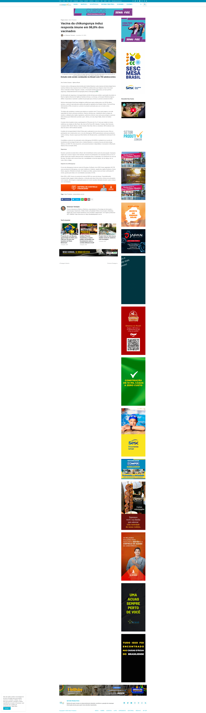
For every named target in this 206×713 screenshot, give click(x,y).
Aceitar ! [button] (7, 708)
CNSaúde (76, 1)
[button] (141, 4)
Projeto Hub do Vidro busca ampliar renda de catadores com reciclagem (107, 237)
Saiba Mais (14, 706)
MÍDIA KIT (138, 710)
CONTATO (109, 710)
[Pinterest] (85, 199)
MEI (102, 1)
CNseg (81, 1)
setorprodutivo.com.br (78, 194)
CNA (60, 1)
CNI (67, 1)
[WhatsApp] (82, 199)
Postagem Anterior (64, 263)
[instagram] (137, 1)
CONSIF (86, 1)
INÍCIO (96, 710)
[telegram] (144, 1)
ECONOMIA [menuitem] (120, 4)
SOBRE (102, 710)
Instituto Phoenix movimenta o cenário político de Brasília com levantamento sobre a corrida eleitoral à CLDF (87, 239)
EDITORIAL (131, 710)
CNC (64, 1)
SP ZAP (145, 710)
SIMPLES (97, 1)
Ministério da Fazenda (117, 1)
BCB (109, 1)
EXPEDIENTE (122, 710)
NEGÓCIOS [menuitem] (84, 4)
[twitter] (135, 1)
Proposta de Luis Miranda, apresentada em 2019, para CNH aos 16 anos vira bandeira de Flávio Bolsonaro (69, 239)
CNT (71, 1)
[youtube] (139, 1)
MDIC (105, 1)
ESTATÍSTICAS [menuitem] (94, 4)
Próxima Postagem (112, 263)
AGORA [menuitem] (76, 4)
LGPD (115, 710)
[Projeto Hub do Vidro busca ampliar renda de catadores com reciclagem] (107, 229)
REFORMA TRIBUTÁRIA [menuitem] (107, 4)
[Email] (88, 199)
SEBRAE (91, 1)
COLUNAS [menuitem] (129, 4)
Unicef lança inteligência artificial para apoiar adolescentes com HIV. (89, 102)
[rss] (146, 1)
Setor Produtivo (73, 19)
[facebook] (124, 703)
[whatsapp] (142, 1)
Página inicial (64, 19)
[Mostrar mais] (92, 199)
